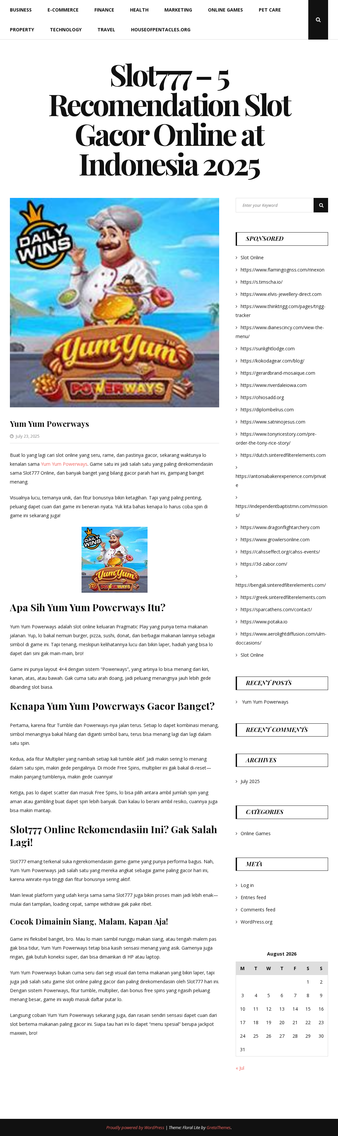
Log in (247, 885)
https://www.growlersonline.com (275, 539)
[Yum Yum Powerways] (114, 405)
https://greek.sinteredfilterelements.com (283, 597)
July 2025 (250, 781)
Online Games (225, 10)
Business (21, 10)
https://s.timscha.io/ (262, 282)
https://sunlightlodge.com (268, 348)
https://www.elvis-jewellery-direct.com (281, 294)
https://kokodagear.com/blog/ (272, 361)
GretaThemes (219, 1127)
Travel (106, 29)
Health (139, 10)
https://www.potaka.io (264, 621)
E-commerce (63, 10)
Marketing (178, 10)
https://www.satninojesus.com (273, 422)
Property (22, 29)
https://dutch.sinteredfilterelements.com (283, 455)
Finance (104, 10)
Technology (66, 29)
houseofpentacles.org (160, 29)
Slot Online (252, 257)
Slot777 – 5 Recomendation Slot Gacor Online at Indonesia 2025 (169, 118)
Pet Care (270, 10)
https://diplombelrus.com (267, 409)
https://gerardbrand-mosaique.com (278, 373)
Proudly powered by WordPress (135, 1127)
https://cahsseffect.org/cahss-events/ (280, 552)
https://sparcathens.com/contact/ (276, 609)
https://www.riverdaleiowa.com (274, 385)
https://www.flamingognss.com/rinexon (282, 270)
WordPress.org (256, 922)
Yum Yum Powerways (49, 423)
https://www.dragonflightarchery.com (280, 527)
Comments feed (258, 909)
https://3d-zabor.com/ (264, 564)
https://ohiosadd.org (262, 397)
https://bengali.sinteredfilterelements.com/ (281, 585)
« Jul (240, 1068)
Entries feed (253, 897)
